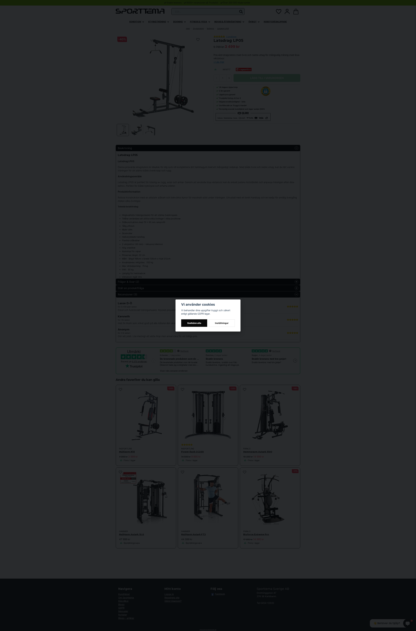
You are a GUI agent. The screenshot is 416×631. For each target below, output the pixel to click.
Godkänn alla (194, 323)
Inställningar (222, 323)
